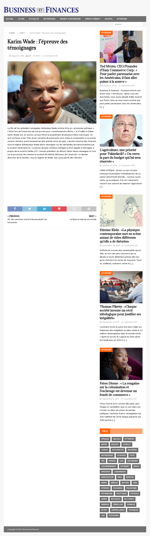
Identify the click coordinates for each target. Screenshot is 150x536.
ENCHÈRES (132, 449)
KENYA (136, 466)
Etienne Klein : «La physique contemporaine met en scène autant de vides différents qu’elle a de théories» (120, 235)
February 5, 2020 (109, 85)
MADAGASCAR (107, 477)
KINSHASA (105, 471)
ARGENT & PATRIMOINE (70, 18)
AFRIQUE (105, 439)
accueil (9, 18)
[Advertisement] (51, 182)
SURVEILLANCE (118, 510)
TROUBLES (133, 510)
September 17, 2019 (110, 322)
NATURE (125, 482)
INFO (38, 55)
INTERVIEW (122, 18)
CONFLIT (127, 444)
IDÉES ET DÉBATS (92, 18)
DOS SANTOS (118, 449)
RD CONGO (129, 499)
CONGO (104, 449)
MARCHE (130, 477)
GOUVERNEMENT (108, 466)
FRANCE (112, 460)
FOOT (132, 455)
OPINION (105, 488)
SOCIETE (108, 18)
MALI (120, 477)
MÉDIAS (114, 482)
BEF (29, 55)
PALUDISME (131, 488)
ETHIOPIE (121, 455)
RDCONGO (115, 499)
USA (103, 515)
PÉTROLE (135, 493)
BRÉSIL (104, 444)
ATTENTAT (129, 439)
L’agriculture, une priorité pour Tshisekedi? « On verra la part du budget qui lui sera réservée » (120, 155)
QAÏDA (104, 499)
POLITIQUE (121, 493)
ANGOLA (117, 439)
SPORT (104, 510)
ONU (135, 482)
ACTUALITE (34, 18)
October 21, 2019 (109, 165)
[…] (102, 106)
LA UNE (21, 18)
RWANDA (105, 504)
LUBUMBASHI (120, 471)
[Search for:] (128, 24)
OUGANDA (117, 488)
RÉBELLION (118, 504)
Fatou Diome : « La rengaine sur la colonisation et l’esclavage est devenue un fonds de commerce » (119, 389)
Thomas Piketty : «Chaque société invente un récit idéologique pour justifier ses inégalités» (120, 312)
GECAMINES (132, 460)
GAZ (121, 460)
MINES (104, 482)
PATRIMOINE (106, 493)
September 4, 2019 (110, 398)
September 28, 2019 (111, 245)
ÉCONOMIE (114, 515)
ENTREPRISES (49, 18)
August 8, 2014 (17, 55)
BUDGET (115, 444)
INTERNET (124, 466)
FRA (103, 460)
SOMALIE (131, 504)
